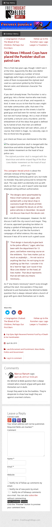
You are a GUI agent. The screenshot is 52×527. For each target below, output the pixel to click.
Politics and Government (13, 352)
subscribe (33, 495)
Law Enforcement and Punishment (20, 349)
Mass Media (39, 349)
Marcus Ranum (22, 373)
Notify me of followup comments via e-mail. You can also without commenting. (24, 495)
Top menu (10, 2)
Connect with (13, 416)
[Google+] (9, 420)
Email (10, 466)
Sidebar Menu (12, 33)
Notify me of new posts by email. (24, 489)
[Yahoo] (19, 420)
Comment (11, 430)
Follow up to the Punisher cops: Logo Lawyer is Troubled (39, 42)
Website (11, 474)
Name (10, 458)
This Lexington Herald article (17, 170)
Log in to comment (14, 358)
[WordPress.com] (24, 420)
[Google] (14, 420)
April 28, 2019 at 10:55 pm (26, 377)
